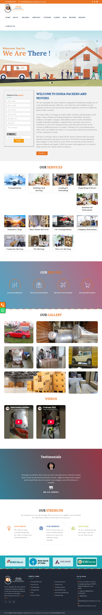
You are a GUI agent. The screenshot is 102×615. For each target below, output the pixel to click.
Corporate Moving (14, 249)
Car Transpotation (63, 229)
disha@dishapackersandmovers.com (89, 601)
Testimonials (35, 587)
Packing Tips (35, 590)
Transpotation (14, 188)
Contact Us (10, 26)
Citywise (47, 17)
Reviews (72, 17)
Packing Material (36, 582)
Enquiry (81, 17)
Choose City (34, 584)
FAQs (64, 17)
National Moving (60, 590)
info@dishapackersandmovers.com (33, 2)
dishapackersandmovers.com (87, 606)
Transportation (60, 587)
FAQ (32, 592)
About (15, 17)
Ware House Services (39, 229)
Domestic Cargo (15, 229)
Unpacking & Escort (87, 188)
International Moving (61, 592)
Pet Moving (39, 249)
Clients (57, 17)
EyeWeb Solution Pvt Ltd (58, 613)
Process (25, 17)
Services (36, 17)
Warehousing (59, 595)
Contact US (58, 584)
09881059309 (11, 2)
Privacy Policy (35, 595)
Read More (42, 153)
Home (7, 17)
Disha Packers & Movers (16, 613)
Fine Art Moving (63, 249)
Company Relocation (87, 229)
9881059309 (83, 596)
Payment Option (60, 582)
